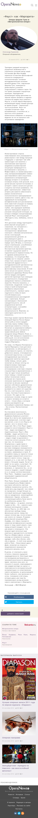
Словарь (16, 798)
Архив (23, 798)
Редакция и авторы (23, 802)
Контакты (19, 809)
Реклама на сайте (23, 805)
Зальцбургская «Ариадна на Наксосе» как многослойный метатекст (15, 768)
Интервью (19, 794)
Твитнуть (19, 602)
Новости (11, 794)
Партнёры (11, 805)
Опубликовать (19, 597)
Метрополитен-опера (10, 629)
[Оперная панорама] (19, 723)
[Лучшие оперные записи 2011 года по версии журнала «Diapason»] (19, 679)
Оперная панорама (11, 737)
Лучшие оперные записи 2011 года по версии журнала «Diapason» (18, 703)
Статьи (27, 794)
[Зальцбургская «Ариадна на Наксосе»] (19, 754)
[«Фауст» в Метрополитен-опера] (19, 135)
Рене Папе (23, 635)
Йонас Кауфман (9, 635)
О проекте (11, 802)
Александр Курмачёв (10, 52)
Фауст (4, 643)
